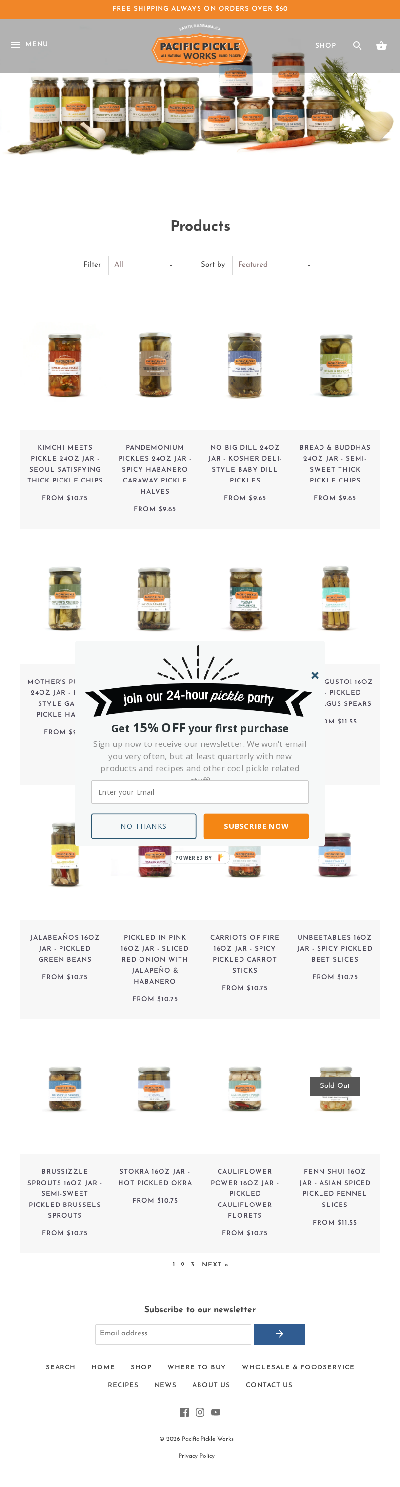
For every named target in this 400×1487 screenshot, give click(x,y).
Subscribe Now (256, 826)
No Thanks (143, 826)
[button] (200, 762)
